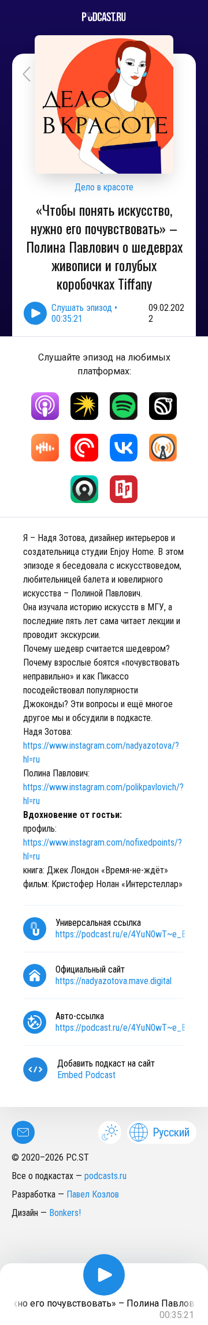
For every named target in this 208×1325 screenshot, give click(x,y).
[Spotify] (124, 406)
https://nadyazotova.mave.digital (113, 980)
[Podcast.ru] (104, 16)
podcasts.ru (105, 1175)
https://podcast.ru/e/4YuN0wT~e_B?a (125, 1027)
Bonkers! (65, 1212)
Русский (171, 1132)
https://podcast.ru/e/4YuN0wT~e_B (121, 934)
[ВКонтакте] (124, 447)
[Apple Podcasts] (45, 406)
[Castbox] (45, 447)
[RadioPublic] (124, 489)
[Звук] (163, 406)
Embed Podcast (86, 1074)
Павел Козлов (92, 1194)
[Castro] (84, 489)
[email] (23, 1132)
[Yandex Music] (84, 406)
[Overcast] (163, 447)
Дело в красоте (104, 187)
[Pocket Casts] (84, 447)
